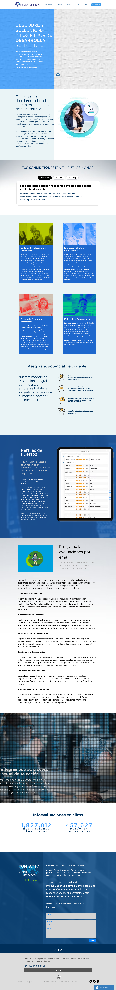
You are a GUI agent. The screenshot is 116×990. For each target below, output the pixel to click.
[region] (35, 254)
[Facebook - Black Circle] (98, 981)
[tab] (45, 178)
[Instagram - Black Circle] (90, 981)
